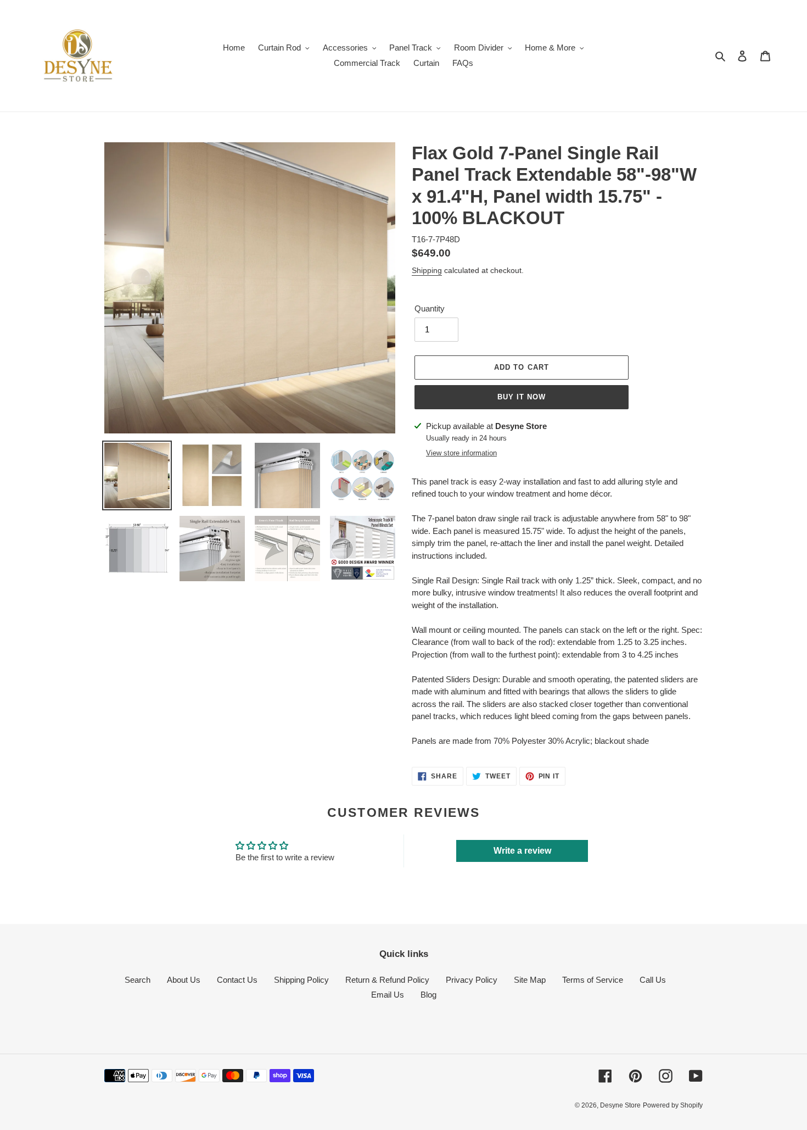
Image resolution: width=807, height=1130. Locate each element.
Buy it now (521, 397)
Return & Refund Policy (387, 979)
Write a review (522, 850)
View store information (461, 453)
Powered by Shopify (673, 1105)
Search (137, 979)
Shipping (427, 270)
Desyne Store (620, 1105)
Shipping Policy (301, 979)
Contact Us (237, 979)
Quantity (429, 308)
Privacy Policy (471, 979)
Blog (428, 994)
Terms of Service (592, 979)
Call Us (653, 979)
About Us (183, 979)
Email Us (387, 994)
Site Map (530, 979)
